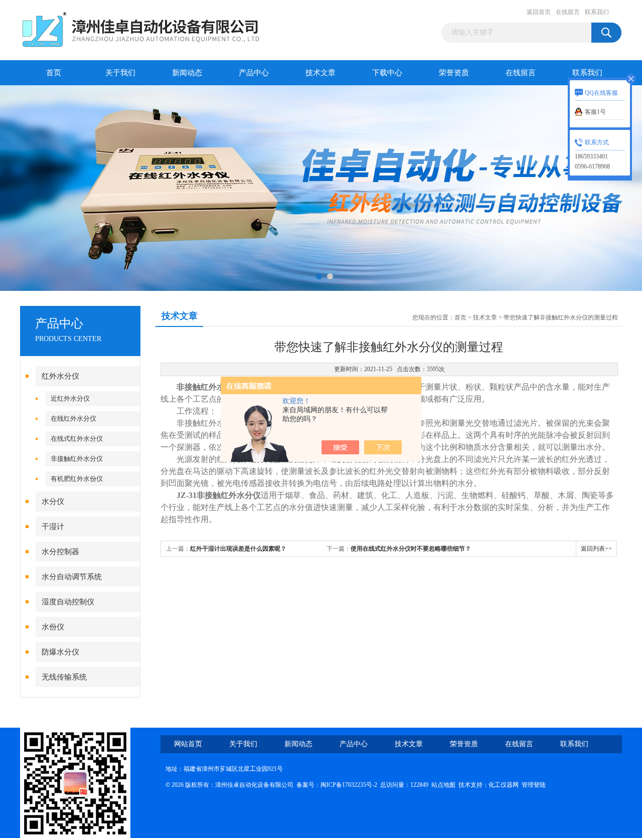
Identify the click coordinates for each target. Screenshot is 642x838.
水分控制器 (60, 552)
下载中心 (387, 73)
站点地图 (443, 784)
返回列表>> (596, 548)
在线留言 (568, 12)
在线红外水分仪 (73, 418)
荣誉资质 (454, 73)
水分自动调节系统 (72, 577)
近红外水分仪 (70, 398)
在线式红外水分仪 (77, 438)
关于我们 (120, 73)
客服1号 (595, 111)
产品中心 (254, 73)
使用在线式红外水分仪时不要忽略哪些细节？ (411, 548)
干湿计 (53, 527)
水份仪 (53, 627)
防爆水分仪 (60, 652)
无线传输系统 (64, 677)
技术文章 (320, 73)
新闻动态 (187, 73)
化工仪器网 (504, 784)
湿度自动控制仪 (68, 602)
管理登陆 (534, 784)
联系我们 (597, 12)
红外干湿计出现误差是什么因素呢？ (238, 548)
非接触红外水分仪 (77, 458)
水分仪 (53, 501)
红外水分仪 (60, 376)
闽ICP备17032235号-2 (348, 784)
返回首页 (539, 12)
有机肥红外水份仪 (77, 478)
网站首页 (188, 744)
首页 (53, 73)
